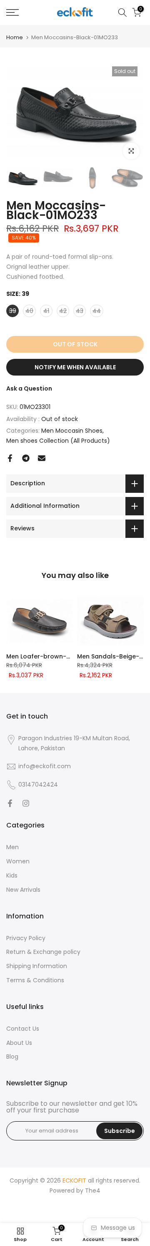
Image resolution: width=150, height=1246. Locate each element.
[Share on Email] (41, 458)
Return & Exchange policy (43, 952)
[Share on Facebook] (10, 458)
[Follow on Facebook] (10, 803)
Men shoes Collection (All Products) (58, 440)
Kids (12, 875)
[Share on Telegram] (26, 458)
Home (14, 37)
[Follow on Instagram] (26, 803)
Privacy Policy (25, 938)
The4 (92, 1190)
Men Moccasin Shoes (71, 430)
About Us (19, 1043)
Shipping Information (36, 966)
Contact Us (22, 1028)
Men (12, 847)
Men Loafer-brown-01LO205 (48, 656)
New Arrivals (23, 889)
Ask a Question (29, 388)
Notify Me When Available (75, 367)
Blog (12, 1056)
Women (18, 861)
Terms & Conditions (35, 980)
